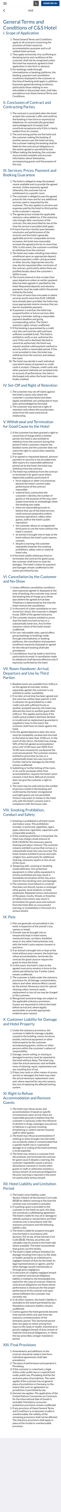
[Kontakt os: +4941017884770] (36, 3)
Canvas (20, 1503)
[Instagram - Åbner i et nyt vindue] (6, 1482)
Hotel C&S (14, 3)
